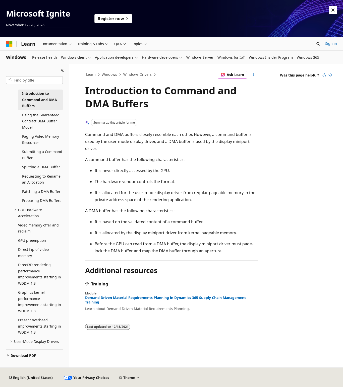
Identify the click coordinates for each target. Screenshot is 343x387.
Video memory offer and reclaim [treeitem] (38, 228)
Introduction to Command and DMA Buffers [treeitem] (39, 99)
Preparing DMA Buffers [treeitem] (41, 200)
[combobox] (34, 80)
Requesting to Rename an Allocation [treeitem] (41, 179)
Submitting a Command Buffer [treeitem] (42, 154)
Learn (91, 74)
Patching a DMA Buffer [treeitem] (41, 191)
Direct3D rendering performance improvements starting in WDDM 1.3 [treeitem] (39, 274)
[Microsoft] (9, 44)
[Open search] (318, 43)
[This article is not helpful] (330, 75)
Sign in (331, 43)
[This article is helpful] (324, 75)
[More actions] (253, 75)
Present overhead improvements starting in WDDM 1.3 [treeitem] (39, 326)
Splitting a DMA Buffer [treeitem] (41, 167)
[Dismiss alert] (333, 10)
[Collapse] (62, 70)
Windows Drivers (137, 74)
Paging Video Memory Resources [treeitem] (40, 139)
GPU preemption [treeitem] (32, 240)
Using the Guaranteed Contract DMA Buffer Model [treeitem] (41, 121)
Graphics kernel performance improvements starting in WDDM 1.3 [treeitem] (39, 301)
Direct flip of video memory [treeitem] (33, 252)
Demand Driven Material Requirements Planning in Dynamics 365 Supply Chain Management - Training (166, 299)
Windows (109, 74)
